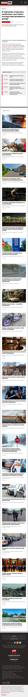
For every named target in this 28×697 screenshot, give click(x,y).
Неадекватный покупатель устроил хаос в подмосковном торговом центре (13, 523)
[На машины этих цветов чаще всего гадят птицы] (14, 546)
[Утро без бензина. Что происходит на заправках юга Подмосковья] (14, 251)
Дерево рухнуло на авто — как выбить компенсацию (12, 304)
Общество (4, 8)
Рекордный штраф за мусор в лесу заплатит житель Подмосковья (14, 352)
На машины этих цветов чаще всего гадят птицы (13, 548)
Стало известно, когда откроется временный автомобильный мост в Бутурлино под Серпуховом (11, 450)
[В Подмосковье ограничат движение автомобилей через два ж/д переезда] (14, 621)
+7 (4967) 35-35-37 (14, 655)
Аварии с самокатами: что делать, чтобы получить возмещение (13, 328)
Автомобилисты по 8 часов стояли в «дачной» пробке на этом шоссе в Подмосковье (12, 280)
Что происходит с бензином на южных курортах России (12, 154)
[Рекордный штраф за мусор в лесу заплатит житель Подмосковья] (14, 350)
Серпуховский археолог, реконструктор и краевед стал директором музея (16, 93)
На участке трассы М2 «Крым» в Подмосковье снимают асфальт (10, 130)
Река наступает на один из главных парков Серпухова (13, 377)
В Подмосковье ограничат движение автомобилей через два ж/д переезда (12, 624)
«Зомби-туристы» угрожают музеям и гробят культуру (12, 574)
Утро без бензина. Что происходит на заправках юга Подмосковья (12, 253)
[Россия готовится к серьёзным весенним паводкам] (14, 423)
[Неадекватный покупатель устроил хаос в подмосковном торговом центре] (14, 521)
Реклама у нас (14, 638)
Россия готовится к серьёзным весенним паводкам (13, 425)
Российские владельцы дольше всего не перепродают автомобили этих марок (13, 474)
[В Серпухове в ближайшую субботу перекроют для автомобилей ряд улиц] (14, 177)
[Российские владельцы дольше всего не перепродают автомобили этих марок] (14, 472)
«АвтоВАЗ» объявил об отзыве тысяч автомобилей (12, 599)
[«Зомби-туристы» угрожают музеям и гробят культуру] (14, 571)
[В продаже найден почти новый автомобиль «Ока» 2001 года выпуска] (14, 399)
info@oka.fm (14, 659)
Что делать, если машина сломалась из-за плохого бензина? (13, 203)
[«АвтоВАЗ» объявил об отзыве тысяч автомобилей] (14, 596)
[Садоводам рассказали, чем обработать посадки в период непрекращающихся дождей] (14, 226)
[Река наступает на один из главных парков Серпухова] (14, 375)
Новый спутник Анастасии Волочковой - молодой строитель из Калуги (17, 88)
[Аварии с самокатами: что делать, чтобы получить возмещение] (14, 326)
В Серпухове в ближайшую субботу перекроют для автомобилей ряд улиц (12, 179)
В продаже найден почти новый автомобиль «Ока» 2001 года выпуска (14, 401)
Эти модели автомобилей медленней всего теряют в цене (13, 499)
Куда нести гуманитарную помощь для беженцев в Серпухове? (17, 83)
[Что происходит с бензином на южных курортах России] (14, 151)
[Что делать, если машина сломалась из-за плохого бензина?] (14, 200)
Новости (14, 636)
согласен (3, 686)
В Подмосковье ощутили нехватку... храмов (17, 76)
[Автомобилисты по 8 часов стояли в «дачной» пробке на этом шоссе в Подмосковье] (14, 277)
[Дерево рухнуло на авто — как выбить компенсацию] (14, 302)
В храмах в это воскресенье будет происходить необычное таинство (16, 80)
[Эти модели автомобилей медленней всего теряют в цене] (14, 497)
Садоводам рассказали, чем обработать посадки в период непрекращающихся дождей (13, 229)
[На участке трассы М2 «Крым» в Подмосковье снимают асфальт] (14, 127)
